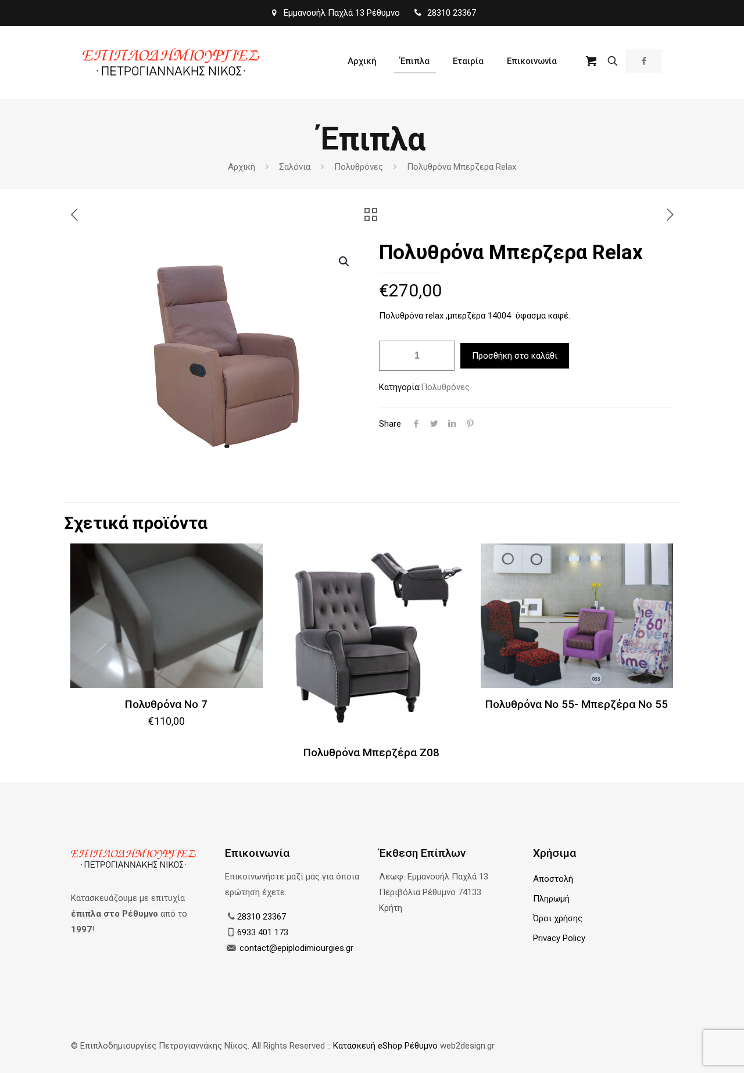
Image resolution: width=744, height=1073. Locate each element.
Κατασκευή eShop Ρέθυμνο (385, 1045)
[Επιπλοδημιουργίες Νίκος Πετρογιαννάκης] (171, 61)
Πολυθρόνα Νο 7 (166, 704)
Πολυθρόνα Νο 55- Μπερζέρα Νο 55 (576, 704)
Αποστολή (553, 879)
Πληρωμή (551, 898)
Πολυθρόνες (358, 167)
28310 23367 (261, 916)
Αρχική (241, 167)
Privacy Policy (559, 938)
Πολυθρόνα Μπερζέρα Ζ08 (371, 752)
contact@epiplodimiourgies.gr (296, 948)
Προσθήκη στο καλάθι (514, 355)
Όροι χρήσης (557, 918)
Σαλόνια (294, 167)
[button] (344, 261)
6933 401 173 (262, 932)
